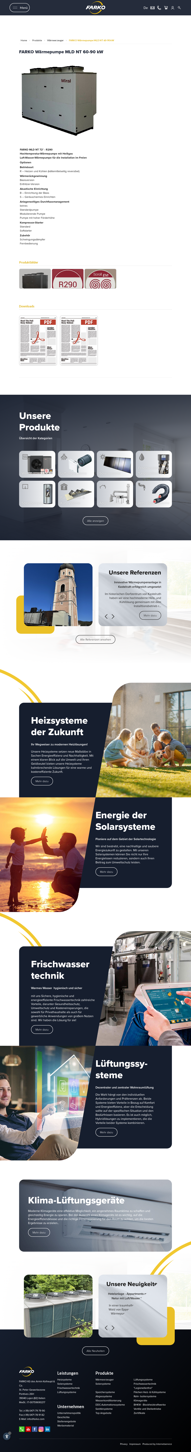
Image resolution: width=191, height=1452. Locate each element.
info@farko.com (35, 1419)
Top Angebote (103, 1413)
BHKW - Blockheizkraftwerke (150, 1405)
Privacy (124, 1444)
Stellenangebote (66, 1421)
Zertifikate (139, 1413)
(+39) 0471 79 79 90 (34, 1411)
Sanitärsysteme (104, 1409)
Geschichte (63, 1417)
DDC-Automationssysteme (110, 1405)
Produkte (37, 40)
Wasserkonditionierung (108, 1400)
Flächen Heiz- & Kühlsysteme (150, 1392)
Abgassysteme (104, 1396)
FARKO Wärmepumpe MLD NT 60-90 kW (91, 40)
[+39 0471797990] (159, 7)
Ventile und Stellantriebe (147, 1409)
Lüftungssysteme (66, 1392)
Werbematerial (65, 1426)
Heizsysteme (64, 1380)
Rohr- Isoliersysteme (145, 1396)
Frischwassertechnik (68, 1388)
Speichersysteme (105, 1392)
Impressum (135, 1444)
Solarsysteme (65, 1384)
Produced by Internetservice (157, 1444)
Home (24, 40)
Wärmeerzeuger (55, 40)
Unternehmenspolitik (69, 1413)
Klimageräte (140, 1400)
